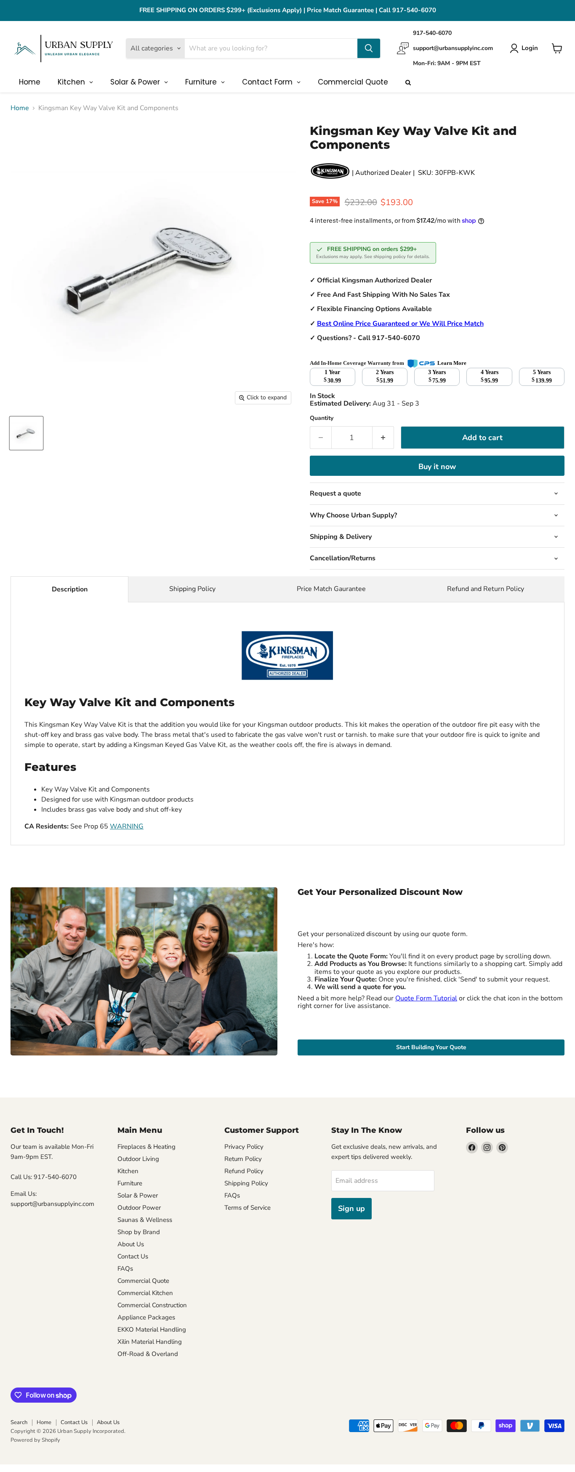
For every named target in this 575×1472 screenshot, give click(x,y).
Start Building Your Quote (431, 1047)
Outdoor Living (138, 1159)
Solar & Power (137, 1195)
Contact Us (132, 1256)
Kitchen (127, 1171)
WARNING (127, 826)
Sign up (351, 1208)
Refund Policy (244, 1171)
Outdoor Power (139, 1207)
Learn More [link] (451, 363)
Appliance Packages (146, 1317)
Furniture (129, 1183)
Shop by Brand (138, 1232)
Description (70, 589)
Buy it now (437, 467)
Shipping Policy (192, 589)
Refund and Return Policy (485, 589)
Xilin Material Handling (149, 1341)
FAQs (125, 1268)
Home (20, 108)
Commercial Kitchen (145, 1293)
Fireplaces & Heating (146, 1146)
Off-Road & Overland (147, 1354)
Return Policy (243, 1159)
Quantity (321, 418)
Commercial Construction (152, 1305)
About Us (130, 1244)
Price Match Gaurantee (331, 589)
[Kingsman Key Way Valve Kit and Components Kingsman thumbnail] (26, 433)
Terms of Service (247, 1207)
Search (19, 1422)
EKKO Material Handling (151, 1329)
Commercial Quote (143, 1281)
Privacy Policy (244, 1146)
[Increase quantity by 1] (383, 437)
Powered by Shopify (35, 1440)
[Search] (368, 48)
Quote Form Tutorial (426, 998)
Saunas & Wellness (144, 1220)
